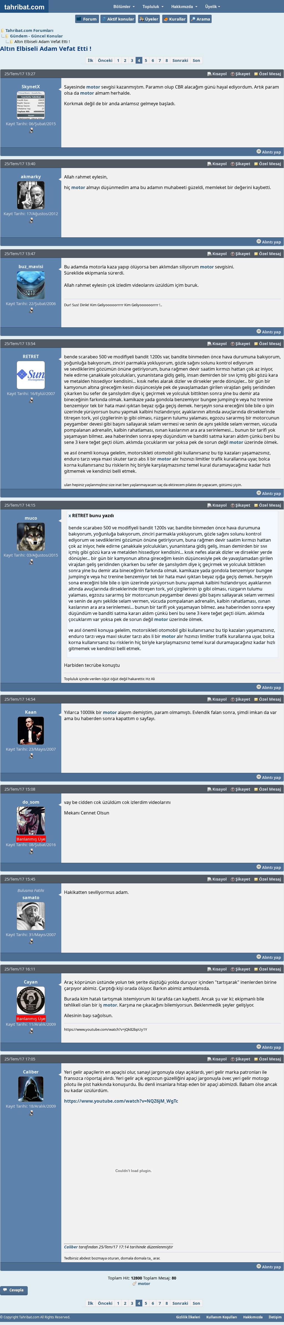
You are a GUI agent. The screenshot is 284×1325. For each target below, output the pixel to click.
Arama (203, 19)
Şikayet (242, 73)
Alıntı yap (271, 152)
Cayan (31, 982)
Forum (90, 19)
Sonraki (180, 60)
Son (196, 60)
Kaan (31, 712)
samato (30, 897)
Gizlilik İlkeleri (188, 1317)
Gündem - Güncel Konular (36, 36)
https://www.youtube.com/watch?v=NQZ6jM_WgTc (121, 1101)
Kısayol (219, 73)
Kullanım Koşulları (221, 1317)
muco (31, 518)
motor (93, 87)
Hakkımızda (253, 1317)
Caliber (31, 1072)
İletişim (275, 1317)
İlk (90, 60)
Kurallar (177, 19)
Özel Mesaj (270, 73)
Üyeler (151, 19)
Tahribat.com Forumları (29, 30)
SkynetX (31, 87)
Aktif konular (120, 19)
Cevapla (16, 1290)
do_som (30, 802)
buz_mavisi (31, 266)
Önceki (105, 60)
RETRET (31, 356)
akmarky (31, 177)
